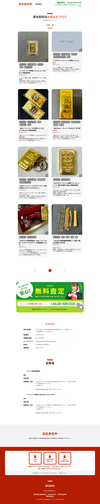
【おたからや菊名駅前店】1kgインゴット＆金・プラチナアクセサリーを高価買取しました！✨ (33, 243)
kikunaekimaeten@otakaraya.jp (46, 341)
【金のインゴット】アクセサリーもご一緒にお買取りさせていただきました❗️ (33, 187)
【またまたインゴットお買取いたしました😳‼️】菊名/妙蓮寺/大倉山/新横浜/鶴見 (66, 184)
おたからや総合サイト (50, 491)
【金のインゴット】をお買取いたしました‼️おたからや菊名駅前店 (31, 129)
